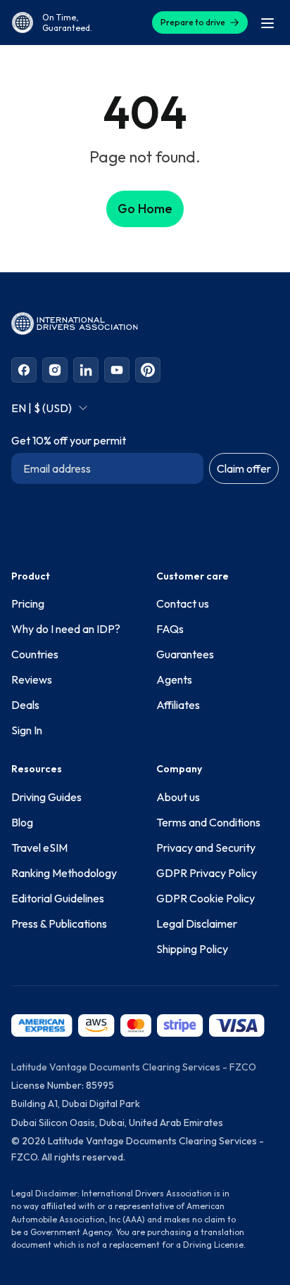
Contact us (182, 603)
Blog (22, 822)
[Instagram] (55, 370)
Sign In (26, 730)
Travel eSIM (39, 847)
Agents (174, 679)
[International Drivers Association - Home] (22, 22)
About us (178, 797)
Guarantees (185, 654)
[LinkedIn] (86, 370)
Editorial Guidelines (57, 898)
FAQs (170, 629)
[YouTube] (117, 370)
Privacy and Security (206, 847)
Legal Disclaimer (196, 923)
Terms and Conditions (208, 822)
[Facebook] (24, 370)
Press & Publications (59, 923)
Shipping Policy (192, 949)
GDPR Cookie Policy (205, 898)
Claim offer (244, 468)
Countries (34, 654)
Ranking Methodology (64, 873)
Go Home (145, 208)
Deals (25, 705)
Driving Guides (46, 797)
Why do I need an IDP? (65, 629)
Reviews (31, 679)
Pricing (27, 603)
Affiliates (178, 705)
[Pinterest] (147, 370)
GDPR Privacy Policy (206, 873)
